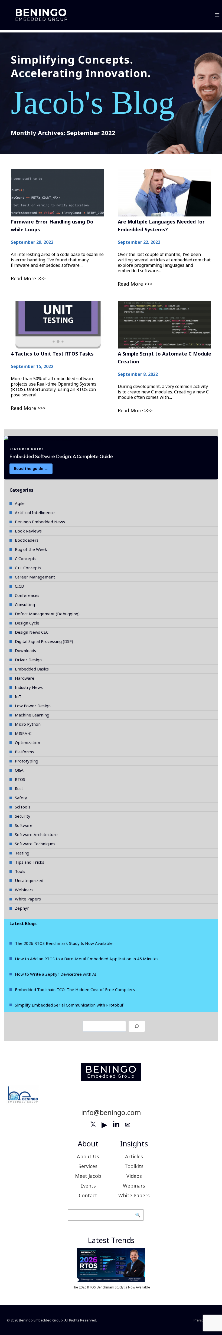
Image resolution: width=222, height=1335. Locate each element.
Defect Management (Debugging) (47, 613)
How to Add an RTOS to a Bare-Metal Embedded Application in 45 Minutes (86, 958)
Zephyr (22, 908)
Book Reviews (28, 531)
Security (22, 816)
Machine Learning (32, 715)
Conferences (27, 595)
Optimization (27, 742)
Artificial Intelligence (35, 512)
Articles (134, 1156)
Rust (19, 788)
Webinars (24, 889)
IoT (18, 696)
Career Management (35, 577)
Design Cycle (27, 623)
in (116, 1124)
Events (88, 1185)
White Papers (28, 899)
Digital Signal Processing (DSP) (44, 641)
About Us (88, 1156)
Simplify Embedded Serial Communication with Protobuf (69, 1005)
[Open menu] (217, 15)
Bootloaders (26, 540)
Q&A (19, 770)
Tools (20, 871)
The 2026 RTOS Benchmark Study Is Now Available (64, 943)
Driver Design (28, 659)
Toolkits (134, 1166)
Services (88, 1166)
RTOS (20, 779)
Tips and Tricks (29, 862)
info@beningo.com (111, 1112)
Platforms (24, 751)
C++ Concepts (28, 567)
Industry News (29, 687)
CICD (19, 586)
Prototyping (26, 761)
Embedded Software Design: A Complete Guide (61, 456)
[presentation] (57, 192)
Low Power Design (33, 705)
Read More (23, 278)
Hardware (24, 678)
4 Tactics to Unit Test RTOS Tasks (52, 353)
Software (23, 825)
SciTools (22, 807)
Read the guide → (31, 468)
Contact (88, 1195)
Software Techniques (35, 843)
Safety (21, 797)
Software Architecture (36, 834)
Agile (20, 503)
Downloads (25, 650)
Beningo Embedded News (40, 521)
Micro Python (28, 724)
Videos (134, 1176)
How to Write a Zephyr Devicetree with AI (55, 974)
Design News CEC (31, 632)
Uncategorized (29, 880)
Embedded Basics (32, 669)
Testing (22, 853)
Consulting (25, 604)
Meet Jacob (88, 1176)
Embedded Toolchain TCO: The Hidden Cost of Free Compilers (75, 989)
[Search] (137, 1026)
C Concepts (25, 558)
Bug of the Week (31, 549)
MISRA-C (23, 733)
